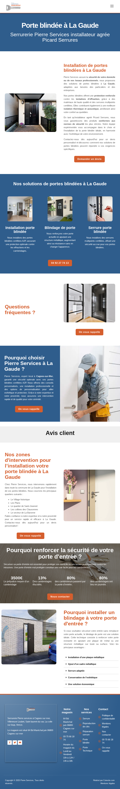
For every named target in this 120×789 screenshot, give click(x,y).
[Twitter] (15, 742)
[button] (91, 657)
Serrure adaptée (76, 670)
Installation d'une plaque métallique (86, 657)
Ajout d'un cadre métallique (82, 664)
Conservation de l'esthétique (82, 677)
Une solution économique (81, 684)
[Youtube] (20, 742)
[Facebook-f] (9, 742)
